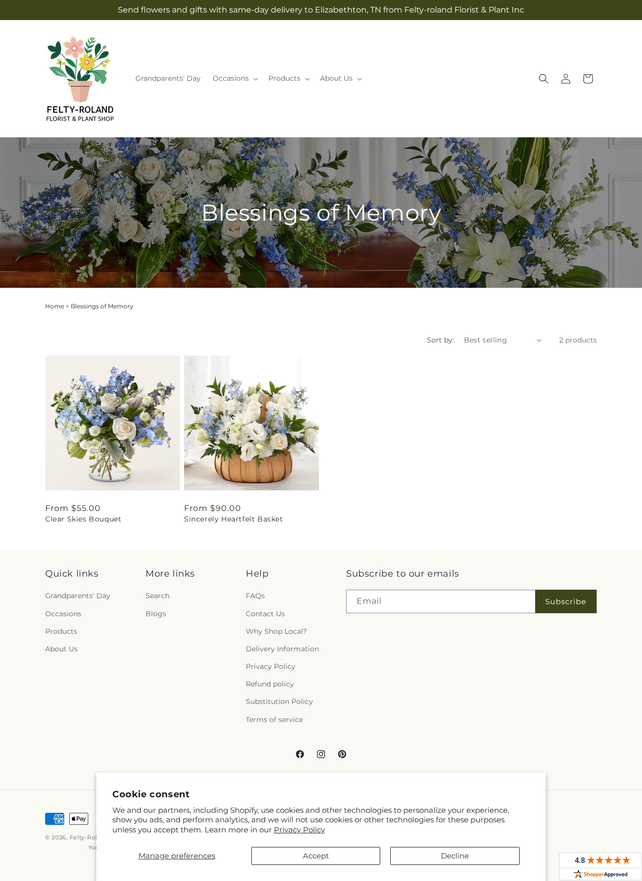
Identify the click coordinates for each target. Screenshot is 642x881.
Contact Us (265, 613)
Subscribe (565, 601)
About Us (61, 648)
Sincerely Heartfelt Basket (233, 518)
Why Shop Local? (276, 631)
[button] (234, 78)
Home (54, 306)
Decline (455, 855)
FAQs (255, 595)
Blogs (155, 613)
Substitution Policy (279, 701)
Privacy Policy (299, 829)
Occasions (63, 613)
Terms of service (274, 719)
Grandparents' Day (77, 595)
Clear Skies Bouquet (83, 518)
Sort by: (440, 339)
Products (61, 631)
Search (157, 595)
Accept (316, 855)
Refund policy (270, 683)
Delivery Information (282, 648)
